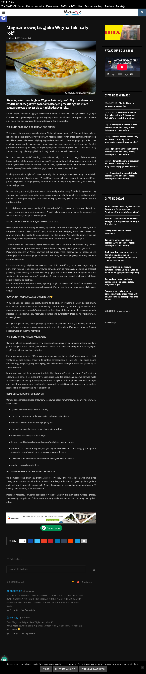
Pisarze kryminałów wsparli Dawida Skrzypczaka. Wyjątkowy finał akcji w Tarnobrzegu (122, 221)
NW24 (11, 38)
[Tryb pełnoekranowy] (135, 74)
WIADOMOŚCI (8, 6)
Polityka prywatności (93, 669)
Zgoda (46, 669)
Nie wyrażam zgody (65, 669)
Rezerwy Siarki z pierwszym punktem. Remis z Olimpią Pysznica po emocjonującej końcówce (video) (122, 270)
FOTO (64, 6)
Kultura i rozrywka (35, 6)
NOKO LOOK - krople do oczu (117, 311)
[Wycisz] (131, 74)
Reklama (109, 6)
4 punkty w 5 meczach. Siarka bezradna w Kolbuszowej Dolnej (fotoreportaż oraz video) (121, 115)
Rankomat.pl (110, 322)
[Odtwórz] (108, 74)
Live (80, 6)
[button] (3, 18)
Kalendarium (52, 6)
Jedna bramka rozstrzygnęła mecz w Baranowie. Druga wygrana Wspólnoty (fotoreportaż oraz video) (122, 209)
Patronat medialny (94, 6)
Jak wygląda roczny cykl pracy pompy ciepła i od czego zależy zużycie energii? (119, 282)
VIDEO (72, 6)
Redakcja (120, 6)
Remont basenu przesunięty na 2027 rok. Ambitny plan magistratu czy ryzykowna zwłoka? (121, 139)
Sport (21, 6)
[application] (122, 67)
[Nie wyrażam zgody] (142, 667)
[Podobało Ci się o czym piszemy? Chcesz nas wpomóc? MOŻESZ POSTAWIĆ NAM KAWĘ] (51, 530)
